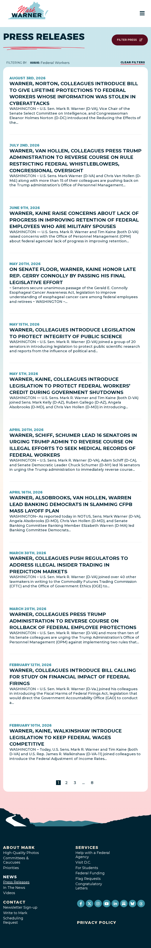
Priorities (11, 868)
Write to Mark (15, 913)
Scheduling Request (13, 920)
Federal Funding (90, 873)
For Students (87, 868)
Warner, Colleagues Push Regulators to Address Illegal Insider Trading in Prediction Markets (68, 564)
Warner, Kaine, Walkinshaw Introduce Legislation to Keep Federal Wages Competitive (65, 737)
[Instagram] (98, 903)
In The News (14, 888)
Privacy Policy (96, 922)
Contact (14, 902)
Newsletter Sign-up (20, 907)
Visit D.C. (83, 862)
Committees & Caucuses (16, 860)
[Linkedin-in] (115, 903)
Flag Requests (88, 878)
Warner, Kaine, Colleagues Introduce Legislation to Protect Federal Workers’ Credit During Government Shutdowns (69, 385)
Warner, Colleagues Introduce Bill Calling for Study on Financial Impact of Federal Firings (72, 676)
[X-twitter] (89, 903)
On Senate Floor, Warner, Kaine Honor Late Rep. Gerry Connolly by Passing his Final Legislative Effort (72, 275)
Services (87, 847)
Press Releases (16, 882)
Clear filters (133, 62)
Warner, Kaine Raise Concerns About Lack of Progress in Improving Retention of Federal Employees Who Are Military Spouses (74, 219)
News (10, 877)
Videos (9, 893)
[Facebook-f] (81, 903)
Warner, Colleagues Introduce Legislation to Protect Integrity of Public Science (72, 333)
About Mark (19, 847)
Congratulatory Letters (89, 886)
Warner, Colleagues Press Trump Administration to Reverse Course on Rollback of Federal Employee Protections (72, 620)
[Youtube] (106, 903)
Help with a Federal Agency (93, 855)
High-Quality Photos (21, 853)
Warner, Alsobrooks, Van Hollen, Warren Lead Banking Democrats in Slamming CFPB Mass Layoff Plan (70, 504)
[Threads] (141, 903)
